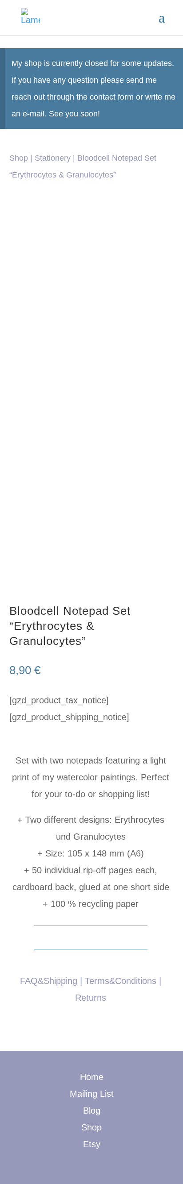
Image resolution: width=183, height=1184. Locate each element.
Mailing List (92, 1094)
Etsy (91, 1144)
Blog (91, 1110)
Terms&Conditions (120, 981)
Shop (18, 157)
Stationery (53, 157)
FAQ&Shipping (48, 981)
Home (91, 1077)
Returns (90, 998)
